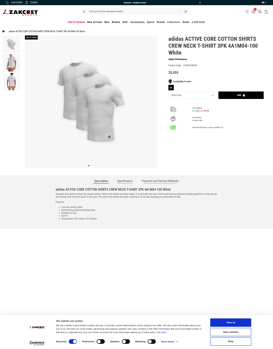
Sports (150, 22)
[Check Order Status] (260, 11)
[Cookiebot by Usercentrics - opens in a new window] (36, 343)
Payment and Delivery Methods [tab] (160, 181)
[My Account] (253, 11)
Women (116, 22)
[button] (84, 11)
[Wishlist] (247, 11)
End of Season (76, 22)
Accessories (137, 22)
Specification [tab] (125, 181)
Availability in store (182, 81)
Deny (230, 341)
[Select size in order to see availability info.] (171, 87)
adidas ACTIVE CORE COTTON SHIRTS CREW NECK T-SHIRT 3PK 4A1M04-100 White (47, 31)
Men (106, 22)
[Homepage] (3, 31)
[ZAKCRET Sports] (20, 12)
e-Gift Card (198, 22)
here (164, 332)
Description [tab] (101, 181)
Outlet (185, 22)
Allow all (230, 322)
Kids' (125, 22)
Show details (167, 341)
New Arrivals (94, 22)
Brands (161, 22)
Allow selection (230, 332)
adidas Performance (177, 59)
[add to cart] (266, 11)
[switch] (101, 341)
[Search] (185, 11)
